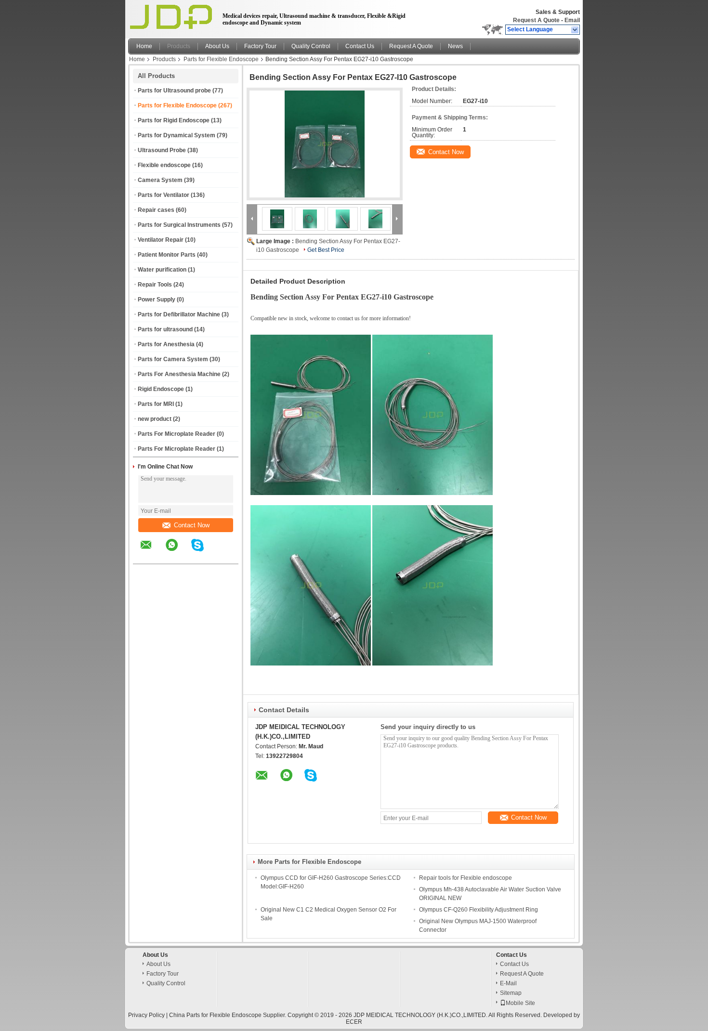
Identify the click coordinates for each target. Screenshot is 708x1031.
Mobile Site (520, 1003)
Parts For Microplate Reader (176, 434)
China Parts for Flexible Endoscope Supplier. (228, 1015)
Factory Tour (260, 46)
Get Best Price (325, 250)
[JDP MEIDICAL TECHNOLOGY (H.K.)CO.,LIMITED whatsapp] (178, 552)
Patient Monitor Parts (167, 254)
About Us (217, 46)
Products (178, 46)
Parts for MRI (156, 404)
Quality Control (310, 46)
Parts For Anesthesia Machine (179, 374)
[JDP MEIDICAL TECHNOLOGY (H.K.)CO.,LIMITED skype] (203, 552)
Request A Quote (536, 20)
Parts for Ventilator (163, 195)
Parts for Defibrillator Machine (179, 314)
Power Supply (156, 299)
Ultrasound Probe (162, 150)
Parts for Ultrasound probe (174, 90)
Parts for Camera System (173, 359)
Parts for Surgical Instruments (179, 225)
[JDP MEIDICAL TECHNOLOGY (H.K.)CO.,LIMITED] (575, 30)
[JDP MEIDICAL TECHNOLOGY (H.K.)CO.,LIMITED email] (152, 552)
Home (144, 46)
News (455, 46)
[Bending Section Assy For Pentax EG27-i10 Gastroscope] (324, 144)
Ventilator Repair (161, 239)
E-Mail (508, 983)
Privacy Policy (146, 1015)
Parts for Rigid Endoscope (174, 120)
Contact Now (192, 525)
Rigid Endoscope (161, 389)
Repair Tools (155, 284)
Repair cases (156, 210)
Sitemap (511, 993)
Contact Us (359, 46)
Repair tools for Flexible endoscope (465, 877)
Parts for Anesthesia (166, 344)
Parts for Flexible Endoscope (221, 59)
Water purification (162, 269)
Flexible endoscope (164, 165)
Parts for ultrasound (165, 329)
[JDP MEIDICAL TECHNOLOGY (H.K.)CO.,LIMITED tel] (223, 555)
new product (154, 419)
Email (572, 20)
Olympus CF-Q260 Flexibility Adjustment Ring (478, 909)
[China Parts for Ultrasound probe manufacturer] (172, 17)
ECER (354, 1021)
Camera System (160, 180)
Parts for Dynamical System (176, 135)
